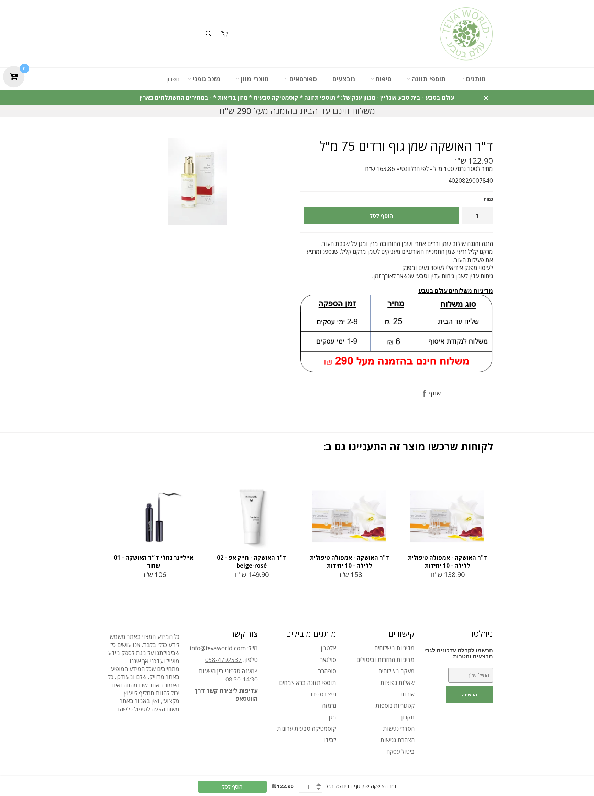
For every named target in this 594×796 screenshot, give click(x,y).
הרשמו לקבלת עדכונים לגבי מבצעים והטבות (458, 653)
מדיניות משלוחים (394, 648)
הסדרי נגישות (399, 728)
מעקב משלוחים (396, 671)
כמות (488, 199)
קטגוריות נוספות (395, 705)
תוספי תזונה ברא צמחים (307, 683)
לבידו (329, 740)
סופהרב (327, 671)
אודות (407, 694)
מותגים (475, 79)
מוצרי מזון (254, 79)
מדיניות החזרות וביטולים (385, 660)
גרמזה (329, 705)
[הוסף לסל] (193, 473)
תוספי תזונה (428, 79)
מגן (332, 717)
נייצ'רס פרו (323, 694)
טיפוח (383, 79)
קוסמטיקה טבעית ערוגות (306, 728)
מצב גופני (206, 79)
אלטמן (328, 648)
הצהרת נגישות (397, 740)
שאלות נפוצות (397, 683)
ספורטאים (302, 79)
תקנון (408, 717)
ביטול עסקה (400, 751)
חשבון (172, 79)
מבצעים (343, 79)
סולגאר (328, 660)
